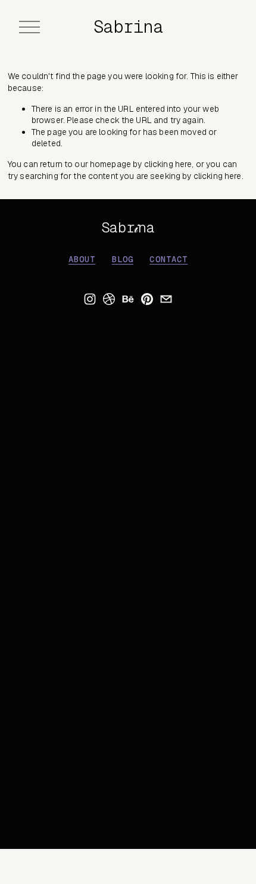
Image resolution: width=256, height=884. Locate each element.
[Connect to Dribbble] (109, 299)
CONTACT (168, 260)
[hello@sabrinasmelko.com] (166, 299)
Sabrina (128, 26)
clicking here (168, 164)
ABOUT (82, 260)
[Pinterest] (147, 299)
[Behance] (128, 299)
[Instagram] (90, 299)
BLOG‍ (122, 260)
